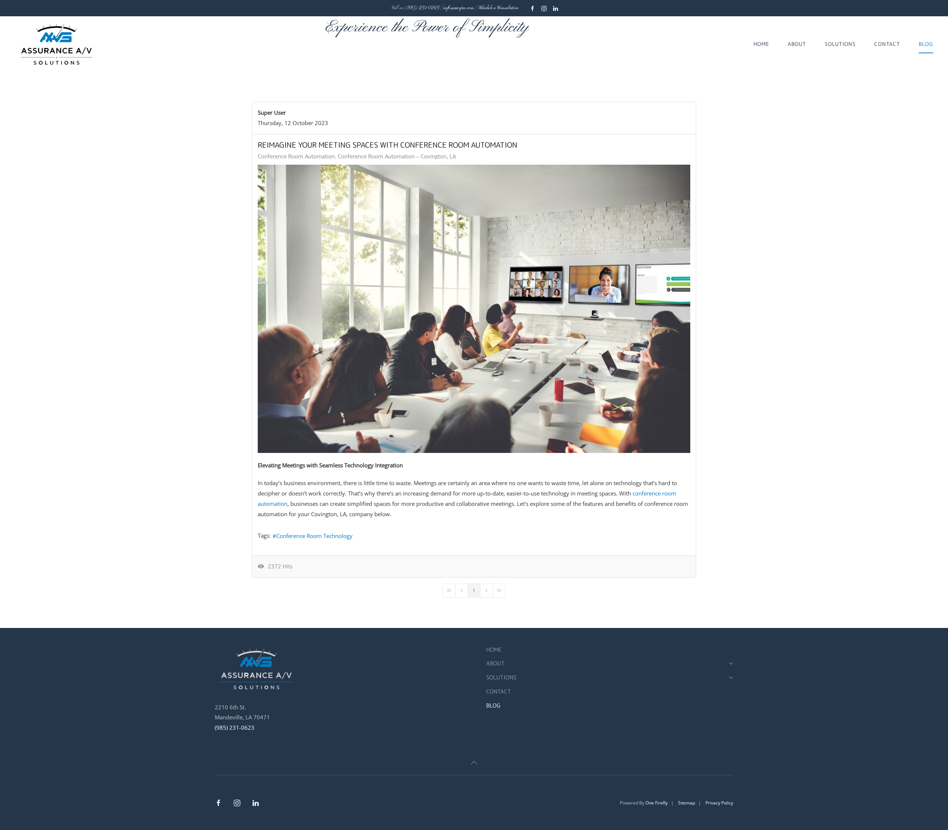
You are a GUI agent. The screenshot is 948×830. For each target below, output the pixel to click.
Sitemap (686, 803)
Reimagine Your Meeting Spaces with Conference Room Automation (387, 145)
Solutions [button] (840, 43)
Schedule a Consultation (498, 8)
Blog (926, 43)
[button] (474, 762)
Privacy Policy (719, 803)
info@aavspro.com (458, 8)
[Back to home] (57, 44)
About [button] (797, 43)
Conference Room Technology (314, 536)
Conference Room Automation (296, 156)
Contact (887, 43)
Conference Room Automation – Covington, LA (397, 156)
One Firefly (656, 803)
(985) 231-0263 (422, 8)
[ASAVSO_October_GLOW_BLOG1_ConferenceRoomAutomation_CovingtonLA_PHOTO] (474, 309)
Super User (272, 112)
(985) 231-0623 (234, 727)
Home (761, 43)
